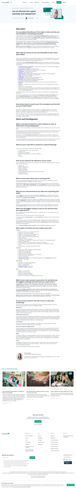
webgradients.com (48, 257)
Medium (20, 84)
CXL (19, 80)
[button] (25, 2)
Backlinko (28, 68)
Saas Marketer (21, 71)
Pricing (31, 2)
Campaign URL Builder (22, 266)
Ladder (19, 74)
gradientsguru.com (22, 257)
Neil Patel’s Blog (21, 78)
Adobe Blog (20, 79)
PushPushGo (42, 195)
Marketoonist (21, 81)
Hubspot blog (21, 77)
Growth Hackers (21, 76)
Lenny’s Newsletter (22, 73)
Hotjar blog (20, 70)
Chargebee (20, 72)
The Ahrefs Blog (21, 68)
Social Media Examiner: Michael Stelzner (26, 66)
